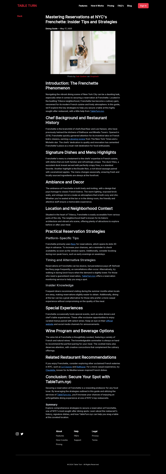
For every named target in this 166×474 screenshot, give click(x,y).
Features (83, 5)
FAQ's (121, 5)
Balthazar (81, 366)
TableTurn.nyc (97, 111)
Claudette (50, 370)
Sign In (143, 5)
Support (77, 440)
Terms (95, 440)
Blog (129, 5)
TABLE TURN (27, 6)
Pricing (110, 5)
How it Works (97, 5)
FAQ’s (76, 436)
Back (19, 16)
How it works (62, 440)
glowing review (77, 139)
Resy (73, 244)
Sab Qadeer (81, 76)
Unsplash (94, 76)
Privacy (95, 436)
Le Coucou (66, 366)
